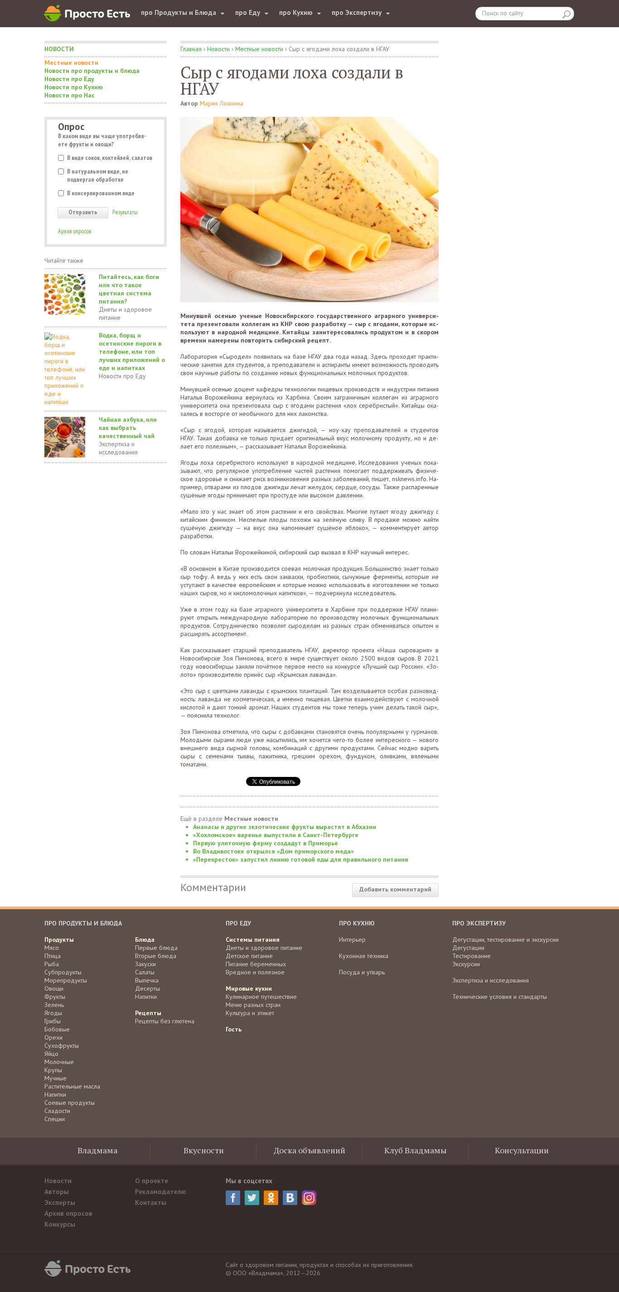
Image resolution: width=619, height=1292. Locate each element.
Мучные (55, 1078)
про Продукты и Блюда (178, 12)
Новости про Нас (69, 95)
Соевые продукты (69, 1103)
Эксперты (59, 1202)
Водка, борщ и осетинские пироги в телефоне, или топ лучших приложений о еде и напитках (132, 351)
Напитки (55, 1094)
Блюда (145, 939)
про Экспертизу (357, 12)
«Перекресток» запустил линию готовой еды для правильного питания (300, 859)
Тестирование (471, 956)
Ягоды (53, 1013)
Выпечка (147, 980)
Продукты (59, 939)
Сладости (57, 1111)
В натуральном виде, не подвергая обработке (97, 175)
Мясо (51, 948)
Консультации (522, 1150)
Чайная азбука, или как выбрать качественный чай (128, 427)
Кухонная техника (363, 956)
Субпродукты (63, 972)
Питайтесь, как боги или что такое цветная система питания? (129, 289)
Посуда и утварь (362, 972)
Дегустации (468, 948)
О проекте (151, 1180)
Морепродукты (65, 980)
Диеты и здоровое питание (125, 313)
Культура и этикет (250, 1013)
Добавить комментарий (395, 889)
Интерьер (352, 939)
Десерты (147, 988)
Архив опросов (74, 231)
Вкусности (204, 1150)
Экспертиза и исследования (118, 448)
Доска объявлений (309, 1150)
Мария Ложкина (221, 103)
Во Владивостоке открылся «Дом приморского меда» (273, 851)
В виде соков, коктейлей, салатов (109, 158)
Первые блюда (156, 948)
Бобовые (57, 1029)
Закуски (145, 964)
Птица (52, 956)
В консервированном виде (101, 193)
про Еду (247, 12)
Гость (234, 1029)
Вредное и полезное (255, 972)
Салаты (145, 972)
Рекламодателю (160, 1191)
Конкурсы (59, 1224)
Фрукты (54, 997)
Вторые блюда (155, 956)
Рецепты (148, 1013)
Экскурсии (466, 964)
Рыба (51, 964)
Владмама (97, 1150)
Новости (59, 49)
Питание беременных (256, 964)
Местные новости (71, 62)
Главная (191, 49)
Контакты (150, 1202)
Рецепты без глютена (164, 1021)
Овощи (53, 988)
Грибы (52, 1021)
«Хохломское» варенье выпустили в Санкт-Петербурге (275, 835)
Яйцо (51, 1054)
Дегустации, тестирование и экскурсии (505, 939)
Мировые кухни (249, 988)
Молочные (59, 1062)
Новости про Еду (69, 79)
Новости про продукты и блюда (92, 71)
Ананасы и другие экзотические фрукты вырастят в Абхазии (284, 827)
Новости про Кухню (73, 87)
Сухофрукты (61, 1045)
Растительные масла (72, 1086)
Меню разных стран (253, 1005)
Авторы (56, 1191)
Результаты (125, 212)
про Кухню (296, 12)
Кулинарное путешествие (261, 997)
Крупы (53, 1070)
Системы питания (253, 939)
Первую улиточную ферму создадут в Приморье (265, 843)
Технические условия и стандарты (499, 997)
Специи (54, 1119)
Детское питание (249, 956)
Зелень (54, 1005)
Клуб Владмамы (415, 1150)
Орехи (53, 1037)
